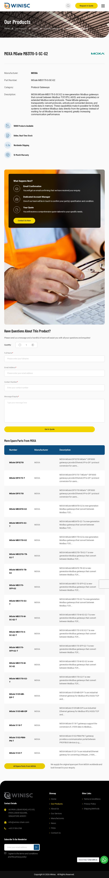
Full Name (8, 353)
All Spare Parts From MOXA (24, 766)
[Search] (68, 6)
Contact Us (55, 833)
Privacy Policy (90, 804)
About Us (55, 809)
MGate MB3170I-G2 (18, 540)
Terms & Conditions (92, 799)
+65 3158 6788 (15, 828)
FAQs (53, 828)
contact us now (24, 221)
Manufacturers (57, 818)
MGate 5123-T (15, 753)
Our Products (56, 804)
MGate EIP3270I (16, 462)
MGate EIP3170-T (17, 478)
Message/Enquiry (11, 396)
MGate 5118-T (15, 725)
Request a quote (86, 6)
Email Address (10, 367)
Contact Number (11, 382)
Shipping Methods (91, 809)
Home (53, 799)
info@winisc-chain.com (19, 822)
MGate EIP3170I (16, 493)
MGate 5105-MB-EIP (18, 711)
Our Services (56, 813)
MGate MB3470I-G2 (18, 509)
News (53, 823)
